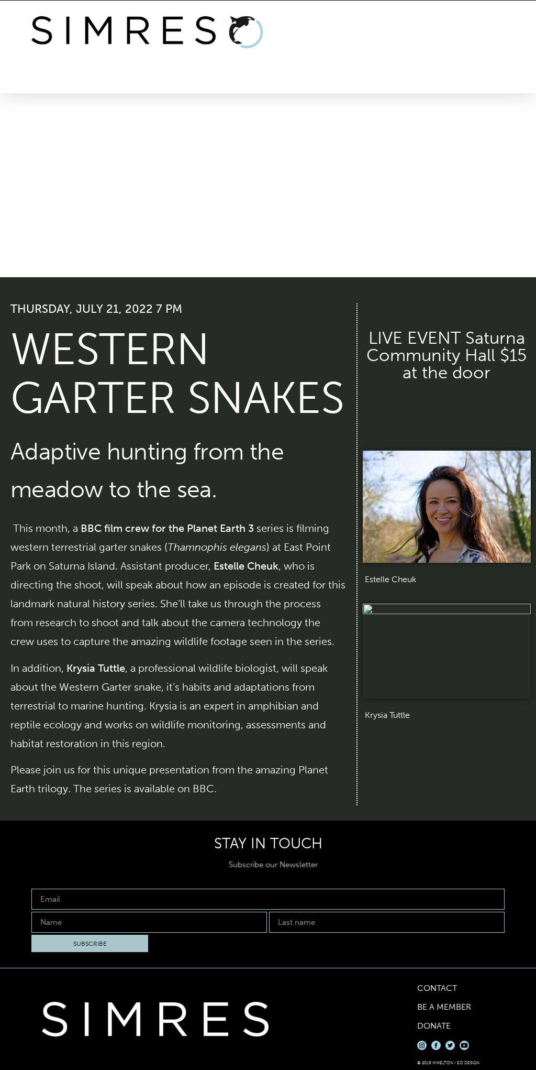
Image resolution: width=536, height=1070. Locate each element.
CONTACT (437, 988)
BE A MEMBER (444, 1007)
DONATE (434, 1026)
